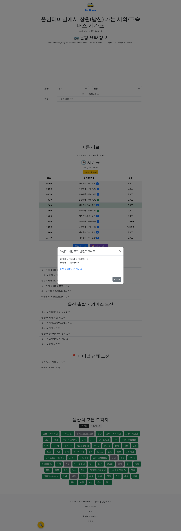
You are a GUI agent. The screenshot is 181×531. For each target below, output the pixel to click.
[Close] (120, 251)
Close (117, 279)
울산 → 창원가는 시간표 (71, 268)
